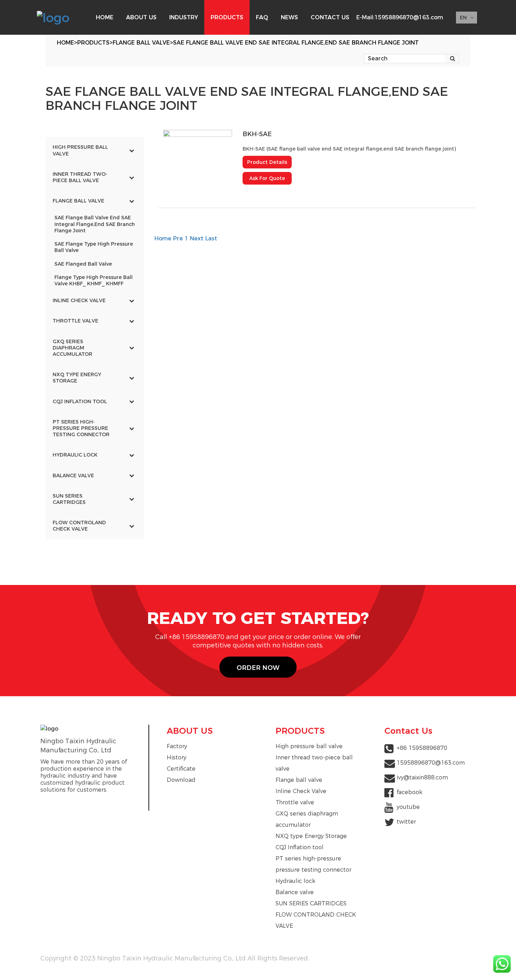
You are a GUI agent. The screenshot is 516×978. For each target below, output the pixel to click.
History (176, 757)
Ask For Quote (267, 178)
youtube (408, 807)
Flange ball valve (141, 42)
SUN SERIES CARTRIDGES (311, 903)
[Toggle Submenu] (131, 150)
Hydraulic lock (295, 881)
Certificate (181, 768)
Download (181, 780)
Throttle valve (295, 802)
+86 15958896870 (422, 748)
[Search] (452, 58)
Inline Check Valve (301, 791)
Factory (177, 746)
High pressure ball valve (309, 746)
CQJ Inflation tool (300, 847)
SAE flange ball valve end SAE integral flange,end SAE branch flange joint (296, 42)
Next (197, 238)
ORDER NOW (258, 667)
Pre (178, 238)
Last (211, 238)
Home (65, 42)
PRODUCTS (93, 42)
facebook (409, 792)
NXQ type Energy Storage (311, 836)
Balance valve (295, 892)
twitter (406, 821)
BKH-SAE (257, 134)
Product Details (267, 162)
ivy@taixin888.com (422, 777)
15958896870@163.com (409, 17)
